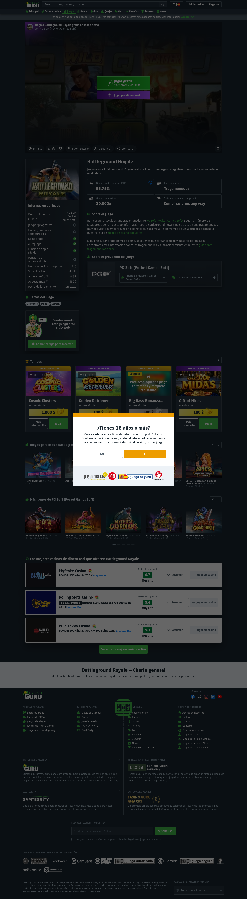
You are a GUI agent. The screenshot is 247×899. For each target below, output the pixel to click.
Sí (145, 454)
